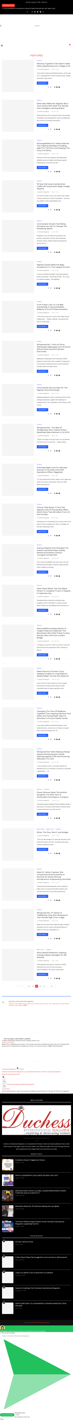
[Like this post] (48, 87)
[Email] (40, 12)
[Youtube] (37, 12)
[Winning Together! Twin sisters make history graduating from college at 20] (18, 76)
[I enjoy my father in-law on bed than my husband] (7, 1277)
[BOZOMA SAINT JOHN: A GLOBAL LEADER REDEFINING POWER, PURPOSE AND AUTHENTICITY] (7, 1195)
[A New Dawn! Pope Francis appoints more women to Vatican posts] (7, 1262)
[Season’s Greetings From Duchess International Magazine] (7, 1293)
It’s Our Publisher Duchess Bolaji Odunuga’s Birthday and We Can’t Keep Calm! (28, 8)
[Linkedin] (34, 12)
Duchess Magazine (43, 69)
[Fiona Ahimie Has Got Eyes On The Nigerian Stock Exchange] (18, 400)
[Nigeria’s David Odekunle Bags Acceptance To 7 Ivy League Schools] (18, 277)
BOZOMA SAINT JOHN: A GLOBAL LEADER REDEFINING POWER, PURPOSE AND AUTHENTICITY (40, 1192)
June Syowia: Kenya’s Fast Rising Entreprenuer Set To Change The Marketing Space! (52, 226)
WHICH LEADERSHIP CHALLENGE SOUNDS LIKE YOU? (36, 1175)
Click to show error (8, 1042)
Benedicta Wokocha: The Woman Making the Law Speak (37, 1206)
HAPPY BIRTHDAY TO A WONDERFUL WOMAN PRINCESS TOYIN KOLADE (40, 1305)
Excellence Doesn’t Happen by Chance (30, 1160)
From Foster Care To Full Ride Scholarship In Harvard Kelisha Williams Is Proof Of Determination (52, 307)
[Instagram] (32, 12)
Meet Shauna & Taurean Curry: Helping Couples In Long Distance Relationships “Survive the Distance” (53, 673)
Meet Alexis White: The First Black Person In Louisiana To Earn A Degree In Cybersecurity (54, 591)
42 (40, 986)
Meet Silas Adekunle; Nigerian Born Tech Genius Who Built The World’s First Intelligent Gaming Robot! (52, 106)
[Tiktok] (45, 12)
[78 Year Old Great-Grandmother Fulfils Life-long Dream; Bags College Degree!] (18, 196)
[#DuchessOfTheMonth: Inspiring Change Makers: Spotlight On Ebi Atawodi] (18, 965)
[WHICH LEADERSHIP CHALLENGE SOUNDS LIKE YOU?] (7, 1180)
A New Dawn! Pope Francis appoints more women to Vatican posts (41, 1257)
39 (29, 986)
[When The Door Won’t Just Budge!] (18, 844)
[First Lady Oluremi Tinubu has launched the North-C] (19, 1013)
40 (33, 986)
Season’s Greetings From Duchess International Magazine (37, 1288)
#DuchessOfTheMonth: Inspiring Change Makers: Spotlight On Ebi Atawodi (51, 955)
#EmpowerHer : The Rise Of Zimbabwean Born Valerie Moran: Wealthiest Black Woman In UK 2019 (53, 430)
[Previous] (16, 5)
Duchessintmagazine (14, 1084)
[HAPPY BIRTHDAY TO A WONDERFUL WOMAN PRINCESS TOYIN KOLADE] (7, 1308)
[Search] (72, 45)
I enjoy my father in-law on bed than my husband (34, 1273)
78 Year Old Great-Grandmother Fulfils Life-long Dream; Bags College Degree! (53, 186)
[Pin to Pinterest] (54, 87)
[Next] (18, 5)
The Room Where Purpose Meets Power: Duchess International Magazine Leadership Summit (39, 1223)
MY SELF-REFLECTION (24, 1242)
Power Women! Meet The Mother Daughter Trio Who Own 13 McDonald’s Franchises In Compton (53, 794)
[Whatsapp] (43, 12)
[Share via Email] (59, 87)
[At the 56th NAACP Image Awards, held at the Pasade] (54, 1015)
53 (52, 986)
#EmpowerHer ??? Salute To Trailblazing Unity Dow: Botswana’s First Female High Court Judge (52, 915)
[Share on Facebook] (50, 87)
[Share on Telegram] (57, 87)
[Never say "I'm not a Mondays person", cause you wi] (54, 1026)
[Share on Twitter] (52, 87)
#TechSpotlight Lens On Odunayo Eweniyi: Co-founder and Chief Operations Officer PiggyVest (52, 470)
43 (44, 986)
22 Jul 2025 (5, 1089)
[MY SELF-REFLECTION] (7, 1246)
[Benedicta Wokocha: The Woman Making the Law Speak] (7, 1211)
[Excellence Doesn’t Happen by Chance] (7, 1165)
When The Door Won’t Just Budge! (52, 832)
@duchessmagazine (27, 1084)
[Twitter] (29, 12)
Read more (42, 83)
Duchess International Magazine (40, 1322)
